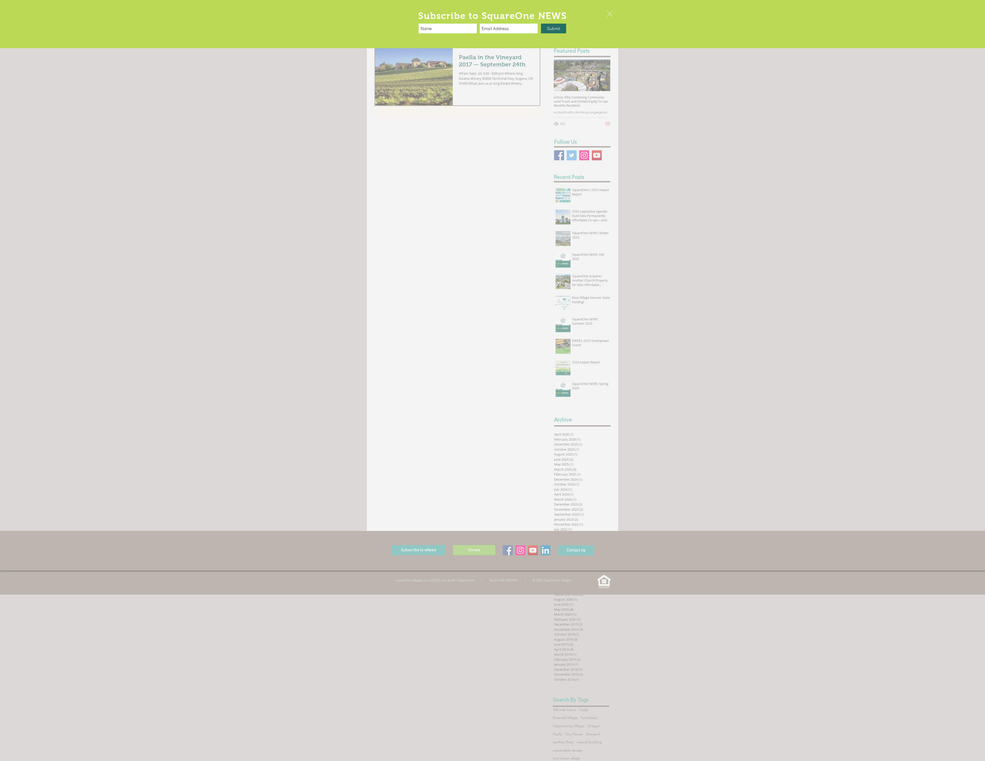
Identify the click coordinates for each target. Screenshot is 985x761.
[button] (610, 14)
